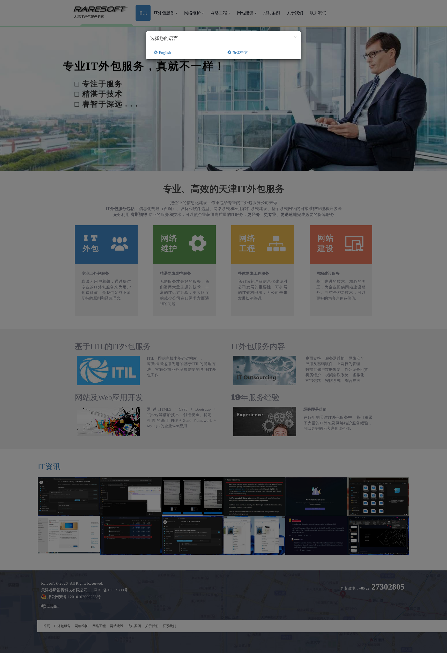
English (164, 52)
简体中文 (239, 52)
